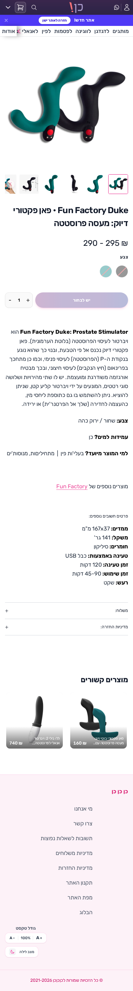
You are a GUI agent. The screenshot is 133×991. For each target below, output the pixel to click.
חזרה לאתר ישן (54, 20)
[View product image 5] (29, 184)
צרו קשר (82, 823)
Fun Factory (72, 486)
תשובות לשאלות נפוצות (66, 838)
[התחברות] (127, 7)
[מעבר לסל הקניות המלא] (20, 7)
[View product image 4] (51, 184)
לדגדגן (101, 31)
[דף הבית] (76, 7)
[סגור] (6, 20)
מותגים (121, 31)
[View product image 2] (96, 184)
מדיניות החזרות (75, 868)
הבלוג (85, 912)
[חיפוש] (34, 7)
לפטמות (63, 31)
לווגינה (83, 31)
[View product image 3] (74, 184)
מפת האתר (79, 897)
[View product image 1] (118, 184)
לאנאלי (30, 31)
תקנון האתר (79, 882)
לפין (46, 31)
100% (25, 938)
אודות (8, 31)
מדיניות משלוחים (74, 853)
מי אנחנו (83, 808)
